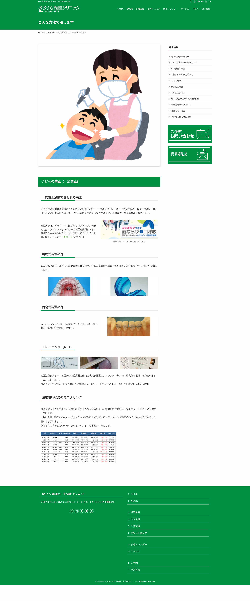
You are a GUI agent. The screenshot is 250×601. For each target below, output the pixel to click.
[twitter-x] (191, 1)
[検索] (210, 1)
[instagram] (195, 1)
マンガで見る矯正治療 (181, 117)
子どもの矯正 (177, 86)
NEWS (134, 501)
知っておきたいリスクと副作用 (185, 98)
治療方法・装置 (178, 110)
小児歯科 (135, 519)
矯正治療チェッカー (180, 56)
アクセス (135, 551)
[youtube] (202, 1)
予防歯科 (135, 526)
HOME (134, 494)
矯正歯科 (135, 512)
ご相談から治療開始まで (182, 74)
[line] (199, 1)
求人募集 (135, 569)
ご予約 (134, 563)
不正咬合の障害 (178, 68)
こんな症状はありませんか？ (184, 62)
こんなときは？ (178, 92)
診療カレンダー (139, 544)
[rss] (206, 1)
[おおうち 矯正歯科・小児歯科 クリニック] (61, 9)
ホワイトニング (139, 533)
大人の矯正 (176, 80)
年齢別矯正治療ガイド (181, 104)
